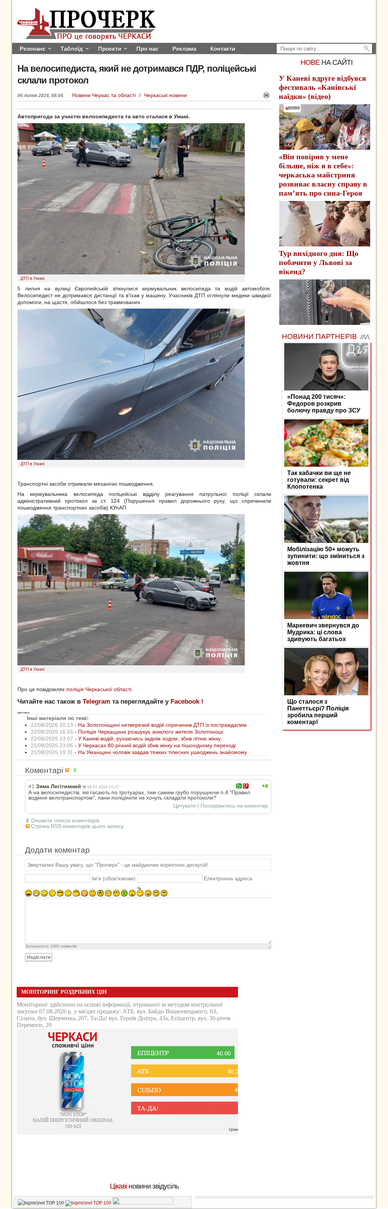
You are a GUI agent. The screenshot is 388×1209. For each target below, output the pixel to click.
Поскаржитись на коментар (234, 806)
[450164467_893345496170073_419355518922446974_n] (131, 663)
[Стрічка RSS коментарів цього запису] (68, 770)
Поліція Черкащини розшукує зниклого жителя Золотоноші (150, 732)
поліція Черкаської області (98, 689)
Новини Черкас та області (104, 95)
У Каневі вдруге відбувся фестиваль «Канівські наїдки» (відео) (322, 87)
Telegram (96, 701)
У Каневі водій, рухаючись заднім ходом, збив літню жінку (149, 738)
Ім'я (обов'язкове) (114, 878)
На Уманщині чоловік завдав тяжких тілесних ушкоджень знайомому (162, 752)
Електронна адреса (228, 878)
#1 (31, 786)
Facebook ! (187, 701)
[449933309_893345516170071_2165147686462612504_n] (131, 273)
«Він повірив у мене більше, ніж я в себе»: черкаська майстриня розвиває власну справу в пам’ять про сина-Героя (323, 174)
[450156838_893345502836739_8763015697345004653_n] (131, 458)
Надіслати (38, 957)
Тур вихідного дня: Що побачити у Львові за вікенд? (318, 262)
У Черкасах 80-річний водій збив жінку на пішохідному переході (157, 745)
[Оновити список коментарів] (76, 770)
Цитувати (184, 806)
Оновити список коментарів (65, 820)
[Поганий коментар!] (246, 786)
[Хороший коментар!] (239, 786)
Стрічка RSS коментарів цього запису (77, 826)
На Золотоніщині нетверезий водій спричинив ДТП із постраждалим (162, 725)
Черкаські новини (165, 95)
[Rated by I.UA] (143, 1203)
